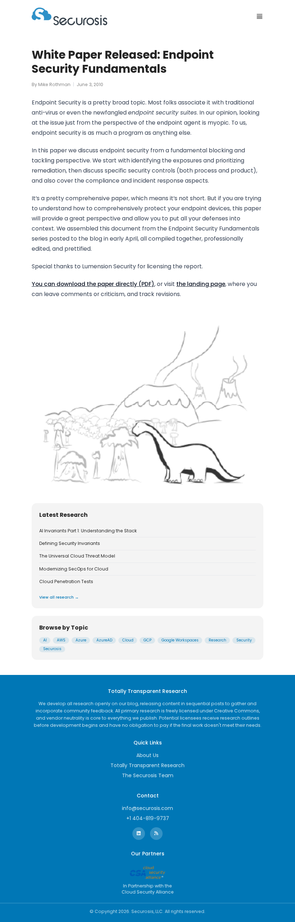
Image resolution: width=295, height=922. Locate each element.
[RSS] (156, 833)
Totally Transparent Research (147, 765)
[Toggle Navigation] (259, 16)
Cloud (127, 640)
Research (217, 640)
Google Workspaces (180, 640)
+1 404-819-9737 (147, 818)
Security (244, 640)
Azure (81, 640)
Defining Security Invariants (69, 543)
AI (45, 640)
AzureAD (104, 640)
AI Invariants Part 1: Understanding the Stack (88, 531)
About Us (147, 755)
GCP (147, 640)
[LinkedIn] (138, 833)
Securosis (52, 649)
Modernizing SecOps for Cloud (73, 569)
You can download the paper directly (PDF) (93, 284)
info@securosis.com (147, 808)
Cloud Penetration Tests (66, 582)
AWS (61, 640)
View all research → (59, 597)
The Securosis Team (147, 775)
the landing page (200, 284)
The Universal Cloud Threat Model (77, 556)
